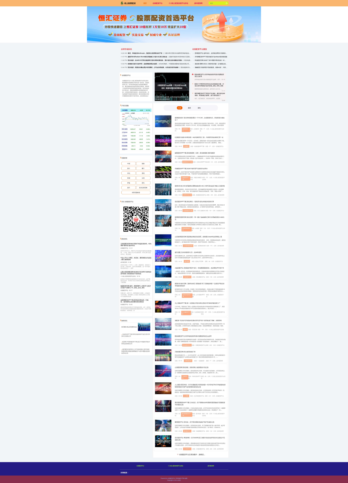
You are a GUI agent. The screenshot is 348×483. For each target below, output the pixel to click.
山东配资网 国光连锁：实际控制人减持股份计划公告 (192, 367)
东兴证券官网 (143, 188)
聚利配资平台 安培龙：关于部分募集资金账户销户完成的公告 (194, 422)
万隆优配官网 (188, 360)
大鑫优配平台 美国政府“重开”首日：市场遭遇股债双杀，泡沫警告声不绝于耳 (199, 268)
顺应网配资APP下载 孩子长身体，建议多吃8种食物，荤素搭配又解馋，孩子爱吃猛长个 (210, 94)
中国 (128, 163)
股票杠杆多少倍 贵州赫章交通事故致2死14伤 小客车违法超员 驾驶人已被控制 (200, 186)
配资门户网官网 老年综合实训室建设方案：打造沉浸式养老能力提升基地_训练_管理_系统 (209, 85)
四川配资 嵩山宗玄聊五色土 (129, 327)
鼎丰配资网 (198, 3)
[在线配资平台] (128, 3)
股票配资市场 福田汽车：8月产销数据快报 (188, 455)
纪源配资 (186, 146)
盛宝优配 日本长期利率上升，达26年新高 (188, 252)
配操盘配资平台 (187, 345)
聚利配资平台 (187, 431)
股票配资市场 (185, 465)
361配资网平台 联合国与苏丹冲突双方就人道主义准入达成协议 (136, 301)
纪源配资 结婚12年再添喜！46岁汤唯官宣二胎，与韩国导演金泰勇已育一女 (199, 137)
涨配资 (185, 329)
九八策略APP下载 (186, 313)
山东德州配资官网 (188, 245)
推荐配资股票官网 (186, 229)
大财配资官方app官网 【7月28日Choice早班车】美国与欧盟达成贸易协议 (135, 244)
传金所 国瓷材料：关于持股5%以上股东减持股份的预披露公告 (195, 473)
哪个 (143, 168)
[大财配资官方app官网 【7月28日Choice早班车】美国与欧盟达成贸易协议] (172, 86)
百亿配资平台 (187, 449)
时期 (128, 178)
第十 (128, 168)
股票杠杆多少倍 (187, 195)
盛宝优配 (187, 261)
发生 (143, 183)
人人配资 (186, 396)
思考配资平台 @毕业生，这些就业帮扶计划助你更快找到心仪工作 (216, 53)
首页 (145, 3)
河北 (128, 173)
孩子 (128, 188)
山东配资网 (184, 377)
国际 (143, 163)
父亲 (143, 178)
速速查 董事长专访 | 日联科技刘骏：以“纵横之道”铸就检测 (213, 64)
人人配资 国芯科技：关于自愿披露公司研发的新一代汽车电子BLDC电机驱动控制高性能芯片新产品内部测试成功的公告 (200, 386)
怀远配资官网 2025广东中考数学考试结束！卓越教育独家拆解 (215, 60)
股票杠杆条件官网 (186, 295)
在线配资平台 (157, 3)
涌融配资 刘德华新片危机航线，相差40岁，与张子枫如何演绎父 (215, 67)
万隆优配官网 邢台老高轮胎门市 (185, 352)
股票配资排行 (185, 129)
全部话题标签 (136, 192)
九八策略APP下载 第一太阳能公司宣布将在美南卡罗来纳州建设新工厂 (197, 303)
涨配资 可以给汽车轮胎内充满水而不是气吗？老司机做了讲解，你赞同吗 (198, 320)
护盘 (128, 183)
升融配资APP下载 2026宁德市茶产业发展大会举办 (191, 168)
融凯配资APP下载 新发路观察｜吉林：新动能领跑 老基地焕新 (195, 153)
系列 (143, 173)
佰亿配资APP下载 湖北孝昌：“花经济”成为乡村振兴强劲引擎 (194, 201)
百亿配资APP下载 (187, 210)
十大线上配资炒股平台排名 (178, 3)
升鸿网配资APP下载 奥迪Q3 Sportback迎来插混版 (211, 57)
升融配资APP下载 (185, 178)
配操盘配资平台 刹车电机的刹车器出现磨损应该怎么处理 (209, 75)
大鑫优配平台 (187, 277)
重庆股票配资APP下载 (186, 414)
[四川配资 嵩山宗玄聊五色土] (144, 327)
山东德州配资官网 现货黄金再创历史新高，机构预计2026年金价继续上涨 (198, 237)
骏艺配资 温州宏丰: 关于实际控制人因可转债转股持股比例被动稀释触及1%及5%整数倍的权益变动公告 (135, 351)
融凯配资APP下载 (187, 162)
